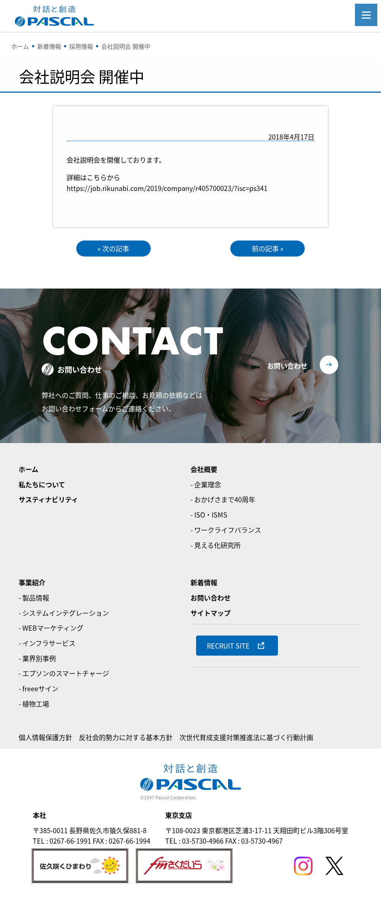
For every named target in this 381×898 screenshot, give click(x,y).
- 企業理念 (205, 484)
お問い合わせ (287, 365)
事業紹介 (32, 582)
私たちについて (42, 484)
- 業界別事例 (37, 658)
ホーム (28, 469)
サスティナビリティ (48, 499)
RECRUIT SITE (228, 645)
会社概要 (203, 469)
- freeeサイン (38, 688)
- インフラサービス (47, 643)
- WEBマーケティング (51, 628)
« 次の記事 (113, 248)
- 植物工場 (34, 703)
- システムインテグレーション (64, 613)
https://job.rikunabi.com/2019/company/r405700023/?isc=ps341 (167, 188)
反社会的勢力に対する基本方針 (126, 737)
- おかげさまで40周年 (222, 499)
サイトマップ (210, 613)
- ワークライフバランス (225, 530)
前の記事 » (268, 248)
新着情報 (203, 582)
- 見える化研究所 (215, 545)
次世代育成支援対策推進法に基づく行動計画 (246, 737)
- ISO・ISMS (208, 514)
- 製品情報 (34, 597)
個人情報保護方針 (45, 737)
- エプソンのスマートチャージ (64, 673)
